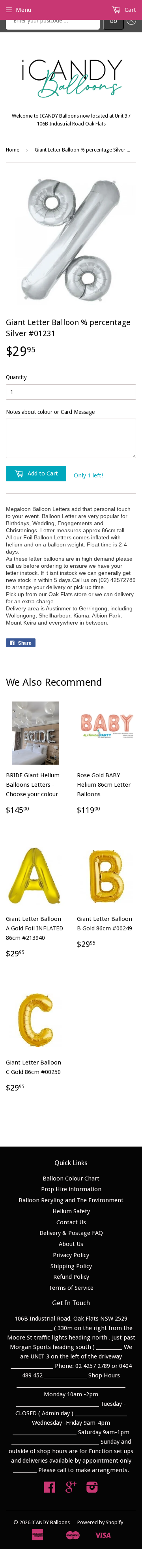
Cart (129, 9)
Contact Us (71, 1222)
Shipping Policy (71, 1266)
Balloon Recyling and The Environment (71, 1200)
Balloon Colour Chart (71, 1178)
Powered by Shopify (100, 1522)
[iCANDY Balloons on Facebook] (50, 1489)
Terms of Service (71, 1287)
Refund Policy (71, 1276)
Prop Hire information (71, 1189)
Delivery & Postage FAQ (71, 1233)
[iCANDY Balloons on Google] (71, 1489)
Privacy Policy (71, 1255)
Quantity (16, 377)
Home (12, 150)
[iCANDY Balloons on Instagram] (92, 1489)
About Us (71, 1244)
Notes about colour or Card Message (50, 412)
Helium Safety (71, 1211)
